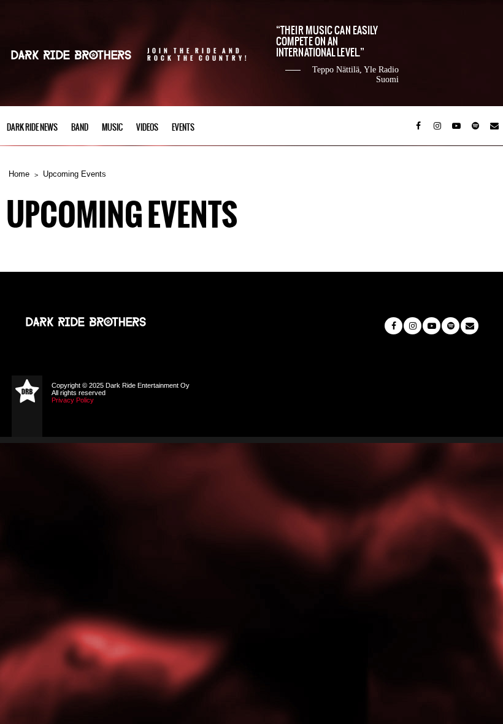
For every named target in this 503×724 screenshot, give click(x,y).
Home (19, 174)
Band (79, 127)
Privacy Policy (73, 400)
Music (112, 127)
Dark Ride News (32, 127)
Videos (147, 127)
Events (183, 127)
